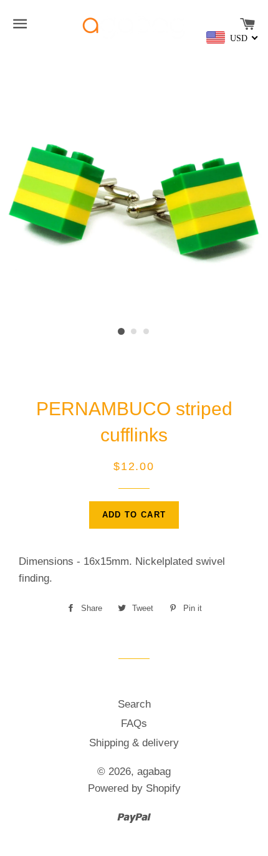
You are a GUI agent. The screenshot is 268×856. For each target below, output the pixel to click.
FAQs (134, 723)
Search (134, 704)
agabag (154, 771)
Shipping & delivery (134, 743)
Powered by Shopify (134, 788)
